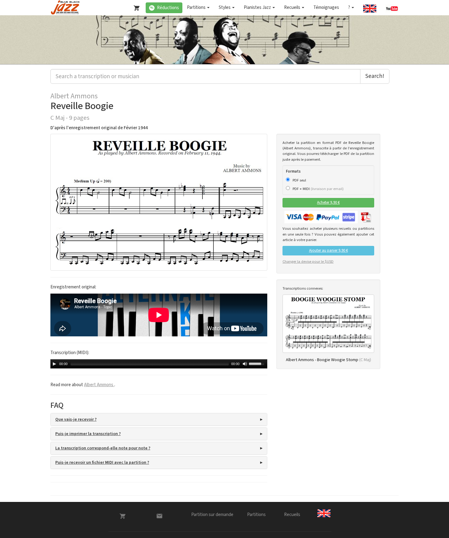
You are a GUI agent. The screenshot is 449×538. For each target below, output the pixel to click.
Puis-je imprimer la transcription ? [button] (88, 434)
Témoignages (326, 7)
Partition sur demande (212, 514)
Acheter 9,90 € (328, 202)
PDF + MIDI (318, 189)
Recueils (292, 7)
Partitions (196, 7)
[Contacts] (159, 516)
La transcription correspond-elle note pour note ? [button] (102, 448)
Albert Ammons (74, 96)
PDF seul (299, 180)
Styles (225, 7)
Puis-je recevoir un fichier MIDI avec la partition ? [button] (102, 462)
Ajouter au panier (328, 250)
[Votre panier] (135, 6)
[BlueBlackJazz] (65, 7)
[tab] (159, 419)
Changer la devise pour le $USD (308, 261)
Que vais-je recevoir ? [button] (76, 419)
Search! (374, 76)
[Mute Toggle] (245, 363)
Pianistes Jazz (258, 7)
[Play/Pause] (54, 363)
